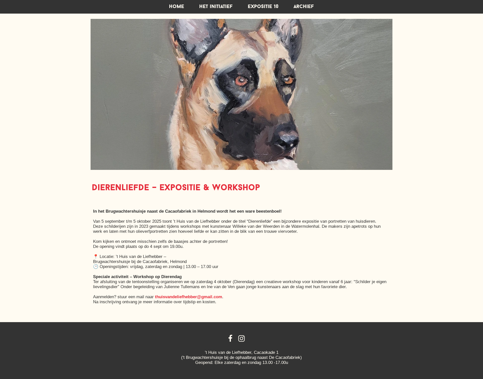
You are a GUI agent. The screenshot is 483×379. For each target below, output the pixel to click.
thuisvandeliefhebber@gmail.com (188, 296)
